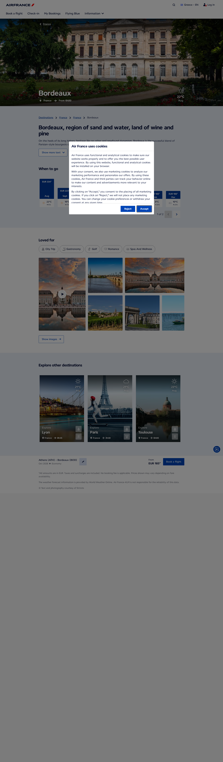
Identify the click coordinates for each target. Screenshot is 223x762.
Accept (144, 208)
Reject (128, 208)
